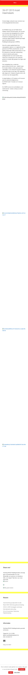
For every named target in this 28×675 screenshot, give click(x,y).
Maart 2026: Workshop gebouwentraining (13, 604)
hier (16, 578)
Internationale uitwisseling (9, 609)
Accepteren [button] (21, 669)
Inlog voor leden (7, 644)
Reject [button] (10, 672)
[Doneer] (14, 581)
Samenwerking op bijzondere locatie (12, 602)
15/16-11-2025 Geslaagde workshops (12, 607)
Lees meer (17, 672)
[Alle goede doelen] (14, 588)
